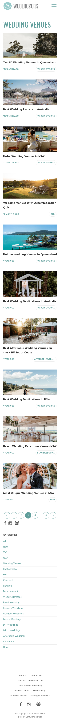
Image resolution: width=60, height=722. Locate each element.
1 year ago (8, 261)
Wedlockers (20, 6)
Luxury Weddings (12, 619)
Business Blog (39, 690)
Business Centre (22, 690)
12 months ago (11, 162)
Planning (7, 586)
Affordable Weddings (45, 359)
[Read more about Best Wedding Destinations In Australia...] (30, 284)
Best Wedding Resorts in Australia (26, 109)
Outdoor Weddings (13, 614)
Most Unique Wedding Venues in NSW (28, 493)
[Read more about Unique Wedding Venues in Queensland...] (30, 237)
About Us (23, 675)
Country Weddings (13, 608)
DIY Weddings (10, 625)
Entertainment (10, 591)
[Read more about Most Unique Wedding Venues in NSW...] (30, 476)
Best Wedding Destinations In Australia (29, 301)
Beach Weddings (46, 453)
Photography (10, 569)
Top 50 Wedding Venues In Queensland (29, 62)
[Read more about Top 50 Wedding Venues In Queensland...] (30, 45)
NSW (52, 499)
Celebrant (8, 580)
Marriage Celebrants (40, 695)
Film (5, 575)
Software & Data (34, 717)
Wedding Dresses (12, 597)
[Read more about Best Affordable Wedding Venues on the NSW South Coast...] (30, 331)
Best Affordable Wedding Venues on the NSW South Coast (27, 350)
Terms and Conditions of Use (30, 680)
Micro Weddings (11, 630)
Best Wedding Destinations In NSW (26, 399)
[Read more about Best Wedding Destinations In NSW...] (30, 382)
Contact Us (36, 675)
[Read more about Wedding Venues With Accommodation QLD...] (30, 186)
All (4, 541)
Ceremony (8, 642)
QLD (53, 214)
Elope (6, 647)
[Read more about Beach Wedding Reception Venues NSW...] (30, 429)
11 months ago (11, 69)
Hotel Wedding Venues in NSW (23, 156)
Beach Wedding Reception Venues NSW (29, 446)
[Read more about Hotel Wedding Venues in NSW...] (30, 139)
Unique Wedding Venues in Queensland (30, 254)
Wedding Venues (46, 69)
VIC (5, 552)
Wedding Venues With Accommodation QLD (29, 205)
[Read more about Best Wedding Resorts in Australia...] (30, 92)
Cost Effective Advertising (30, 685)
